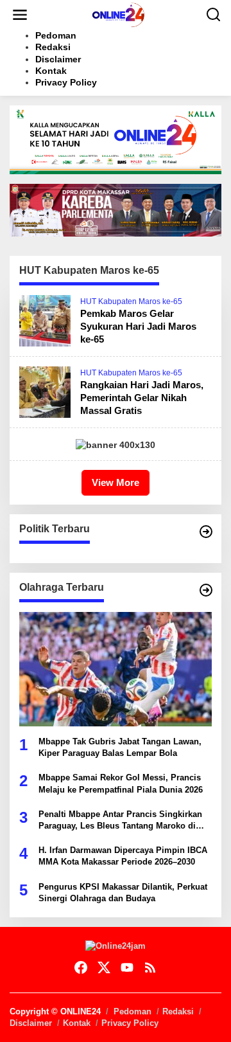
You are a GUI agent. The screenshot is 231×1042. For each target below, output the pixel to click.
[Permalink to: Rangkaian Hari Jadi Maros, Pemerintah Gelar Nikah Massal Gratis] (45, 391)
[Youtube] (127, 967)
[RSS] (150, 967)
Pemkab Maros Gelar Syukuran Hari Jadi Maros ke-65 (138, 326)
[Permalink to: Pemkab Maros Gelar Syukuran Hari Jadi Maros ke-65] (45, 320)
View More (115, 482)
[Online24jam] (118, 14)
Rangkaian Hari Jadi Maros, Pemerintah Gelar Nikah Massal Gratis (141, 397)
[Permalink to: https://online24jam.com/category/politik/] (206, 531)
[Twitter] (104, 967)
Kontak (76, 1023)
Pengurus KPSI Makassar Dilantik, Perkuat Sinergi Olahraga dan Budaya (122, 892)
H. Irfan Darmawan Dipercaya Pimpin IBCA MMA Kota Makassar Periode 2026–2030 (122, 856)
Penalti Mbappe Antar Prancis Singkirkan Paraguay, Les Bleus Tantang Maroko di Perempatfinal (120, 820)
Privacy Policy (129, 1023)
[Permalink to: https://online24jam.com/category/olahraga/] (206, 590)
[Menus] (20, 15)
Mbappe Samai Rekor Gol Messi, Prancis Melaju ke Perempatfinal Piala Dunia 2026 (120, 783)
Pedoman (132, 1011)
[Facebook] (81, 967)
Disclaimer (31, 1023)
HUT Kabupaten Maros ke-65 (131, 301)
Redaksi (178, 1011)
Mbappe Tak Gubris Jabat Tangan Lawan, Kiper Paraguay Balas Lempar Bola (119, 747)
